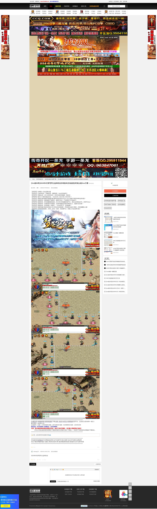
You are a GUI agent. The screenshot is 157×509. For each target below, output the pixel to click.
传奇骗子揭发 (80, 494)
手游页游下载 (80, 492)
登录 (121, 1)
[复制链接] (91, 183)
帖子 (109, 6)
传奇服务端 (41, 421)
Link (57, 469)
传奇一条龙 (58, 421)
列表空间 (66, 6)
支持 (40, 459)
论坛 (51, 6)
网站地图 (125, 505)
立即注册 (125, 1)
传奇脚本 (50, 13)
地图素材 (69, 13)
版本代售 (58, 6)
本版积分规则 (96, 481)
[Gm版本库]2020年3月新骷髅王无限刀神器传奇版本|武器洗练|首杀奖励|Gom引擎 (116, 275)
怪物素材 (75, 11)
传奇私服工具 (121, 200)
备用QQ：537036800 (114, 1)
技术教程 (38, 11)
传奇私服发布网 (94, 6)
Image (55, 469)
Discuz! (38, 505)
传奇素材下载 (68, 492)
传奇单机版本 (48, 421)
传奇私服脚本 (121, 204)
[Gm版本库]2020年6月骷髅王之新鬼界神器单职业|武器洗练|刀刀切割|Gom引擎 (116, 285)
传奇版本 (75, 6)
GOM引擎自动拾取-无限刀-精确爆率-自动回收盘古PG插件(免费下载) (119, 250)
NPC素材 (75, 13)
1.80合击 (93, 13)
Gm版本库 (34, 421)
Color (53, 469)
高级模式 (97, 469)
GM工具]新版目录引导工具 (113, 278)
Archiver (91, 505)
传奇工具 (83, 6)
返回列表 (98, 464)
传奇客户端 (111, 11)
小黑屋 (100, 505)
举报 (98, 447)
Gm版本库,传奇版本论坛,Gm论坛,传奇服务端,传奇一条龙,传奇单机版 (30, 179)
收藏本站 (37, 1)
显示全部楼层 (54, 187)
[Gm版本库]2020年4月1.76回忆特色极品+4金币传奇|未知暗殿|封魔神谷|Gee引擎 (116, 291)
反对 (45, 459)
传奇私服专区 (39, 179)
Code (61, 469)
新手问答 (38, 13)
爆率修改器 (117, 13)
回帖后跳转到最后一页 (63, 481)
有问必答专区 (107, 208)
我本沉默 (87, 13)
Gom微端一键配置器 (118, 233)
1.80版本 (99, 11)
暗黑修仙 (99, 13)
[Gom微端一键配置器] (108, 235)
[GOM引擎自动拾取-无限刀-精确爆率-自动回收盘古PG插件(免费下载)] (108, 250)
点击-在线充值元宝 (54, 1)
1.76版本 (93, 11)
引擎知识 (44, 13)
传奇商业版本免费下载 (50, 179)
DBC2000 (117, 11)
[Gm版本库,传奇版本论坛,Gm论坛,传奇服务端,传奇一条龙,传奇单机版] (35, 6)
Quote (59, 469)
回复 (50, 435)
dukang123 (36, 451)
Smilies (63, 469)
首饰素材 (69, 11)
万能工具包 (111, 13)
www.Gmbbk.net (44, 1)
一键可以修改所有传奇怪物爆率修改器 (116, 264)
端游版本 (50, 11)
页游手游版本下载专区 (110, 204)
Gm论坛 (64, 421)
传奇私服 (70, 421)
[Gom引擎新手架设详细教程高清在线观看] (108, 227)
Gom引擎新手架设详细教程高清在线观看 (116, 261)
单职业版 (87, 11)
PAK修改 (124, 11)
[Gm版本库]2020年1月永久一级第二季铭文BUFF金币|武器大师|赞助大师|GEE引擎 (116, 288)
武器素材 (62, 11)
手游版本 (44, 11)
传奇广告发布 (68, 494)
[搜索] (126, 6)
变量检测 (124, 13)
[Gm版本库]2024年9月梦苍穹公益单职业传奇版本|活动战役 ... (73, 179)
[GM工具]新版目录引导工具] (108, 243)
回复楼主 (116, 191)
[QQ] (84, 505)
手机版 (95, 505)
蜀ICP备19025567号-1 (115, 505)
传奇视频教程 (92, 492)
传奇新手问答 (92, 494)
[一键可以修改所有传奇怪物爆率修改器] (108, 219)
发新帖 (33, 464)
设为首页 (32, 1)
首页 (45, 6)
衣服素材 (62, 13)
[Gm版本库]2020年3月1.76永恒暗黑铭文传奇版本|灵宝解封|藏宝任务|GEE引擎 (116, 281)
